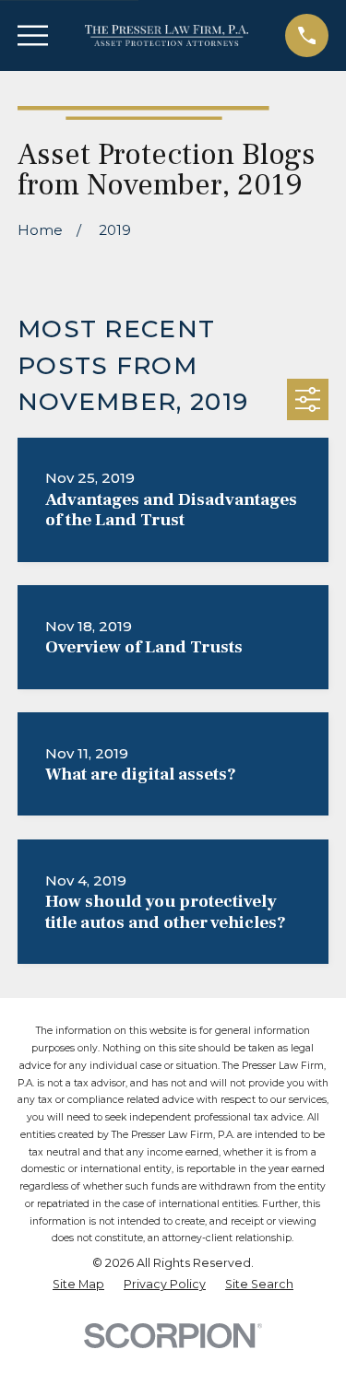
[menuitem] (78, 1285)
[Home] (167, 35)
